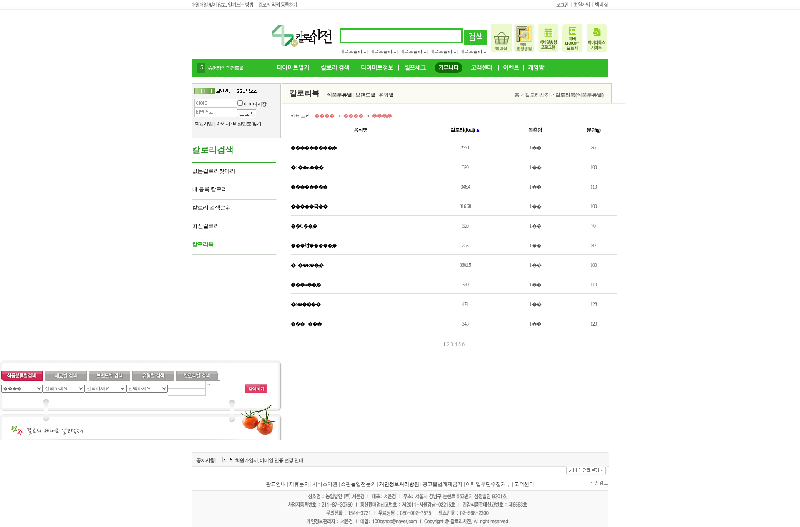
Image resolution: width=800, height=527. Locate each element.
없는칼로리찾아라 (213, 171)
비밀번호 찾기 (247, 124)
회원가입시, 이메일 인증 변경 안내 (269, 460)
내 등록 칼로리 (209, 189)
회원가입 (203, 124)
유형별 (386, 95)
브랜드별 (365, 95)
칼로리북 (203, 244)
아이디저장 (255, 104)
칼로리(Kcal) (465, 130)
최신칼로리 (205, 226)
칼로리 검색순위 (211, 207)
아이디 (223, 124)
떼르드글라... (353, 51)
